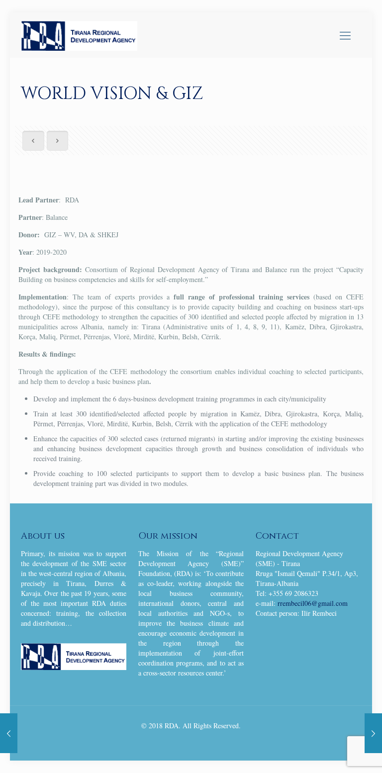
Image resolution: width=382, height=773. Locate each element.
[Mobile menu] (345, 34)
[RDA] (79, 34)
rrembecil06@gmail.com (313, 603)
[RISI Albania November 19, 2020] (8, 733)
